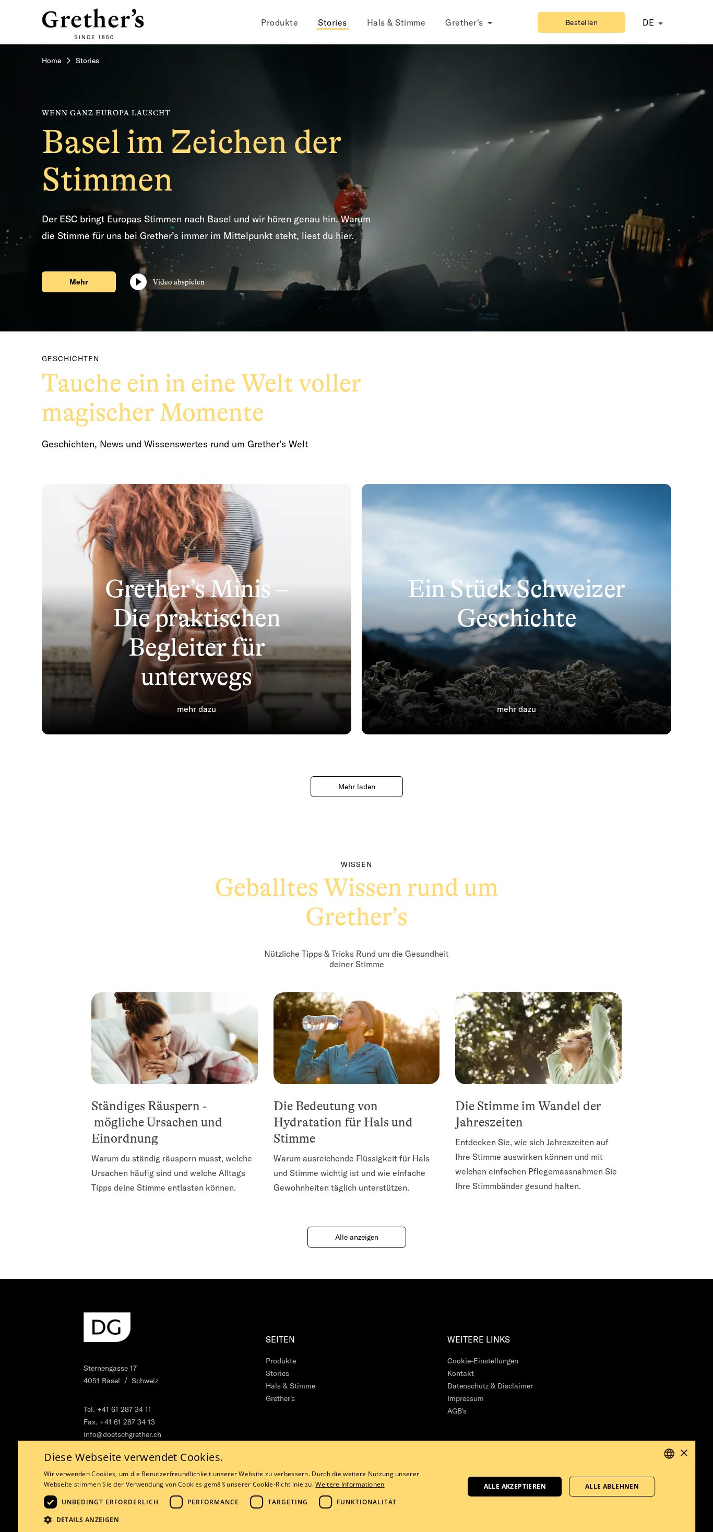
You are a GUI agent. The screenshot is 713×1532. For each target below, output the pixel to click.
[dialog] (356, 1486)
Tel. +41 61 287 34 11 (117, 1409)
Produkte (279, 22)
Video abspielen (179, 282)
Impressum (465, 1398)
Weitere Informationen (349, 1484)
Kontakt (460, 1373)
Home (51, 60)
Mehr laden (356, 786)
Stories (332, 22)
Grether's (280, 1398)
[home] (94, 22)
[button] (245, 1519)
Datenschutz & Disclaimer (490, 1386)
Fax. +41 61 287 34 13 (119, 1422)
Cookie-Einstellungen (482, 1360)
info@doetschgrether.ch (122, 1434)
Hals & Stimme (396, 22)
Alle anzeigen (356, 1237)
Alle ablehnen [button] (612, 1486)
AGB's (457, 1411)
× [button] (683, 1453)
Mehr (78, 282)
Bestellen (581, 22)
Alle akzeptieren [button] (515, 1486)
